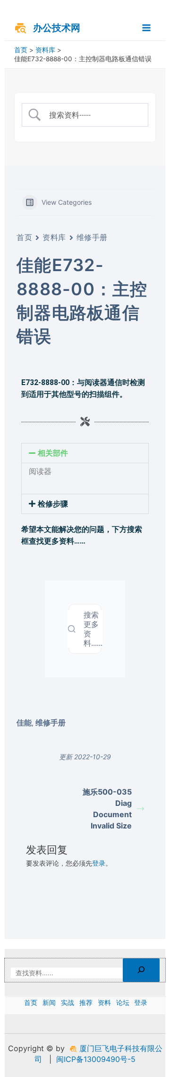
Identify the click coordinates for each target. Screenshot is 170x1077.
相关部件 (53, 453)
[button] (85, 453)
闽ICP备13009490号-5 (96, 1059)
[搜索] (141, 970)
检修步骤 (53, 503)
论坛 (122, 1002)
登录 (98, 863)
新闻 (49, 1002)
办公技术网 (56, 27)
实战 (67, 1002)
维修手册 (92, 237)
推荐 (86, 1002)
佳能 (24, 722)
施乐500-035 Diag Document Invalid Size (107, 808)
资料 (104, 1002)
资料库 (54, 237)
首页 (24, 237)
